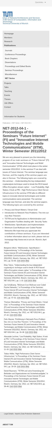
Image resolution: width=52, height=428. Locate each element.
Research (8, 41)
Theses (7, 99)
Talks (6, 87)
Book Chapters (11, 58)
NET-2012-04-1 (26, 123)
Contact (7, 107)
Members (8, 37)
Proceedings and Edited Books (18, 66)
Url (19, 261)
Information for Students (14, 116)
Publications (10, 45)
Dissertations (10, 62)
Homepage (9, 33)
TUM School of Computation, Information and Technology (22, 21)
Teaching (8, 91)
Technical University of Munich (15, 23)
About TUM (8, 425)
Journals (8, 50)
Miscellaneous (11, 74)
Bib (27, 261)
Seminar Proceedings (14, 70)
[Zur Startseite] (7, 16)
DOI (22, 261)
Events (7, 95)
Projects (7, 83)
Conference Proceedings (15, 54)
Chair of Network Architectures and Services (21, 18)
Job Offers (8, 103)
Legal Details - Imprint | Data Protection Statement (22, 414)
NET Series (10, 78)
